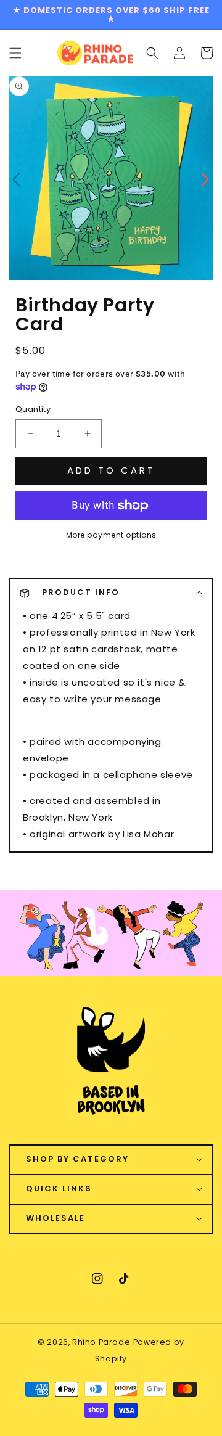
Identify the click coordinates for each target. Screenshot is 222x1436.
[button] (152, 53)
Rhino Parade (101, 1342)
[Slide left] (17, 178)
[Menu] (15, 53)
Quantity (33, 409)
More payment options (111, 535)
